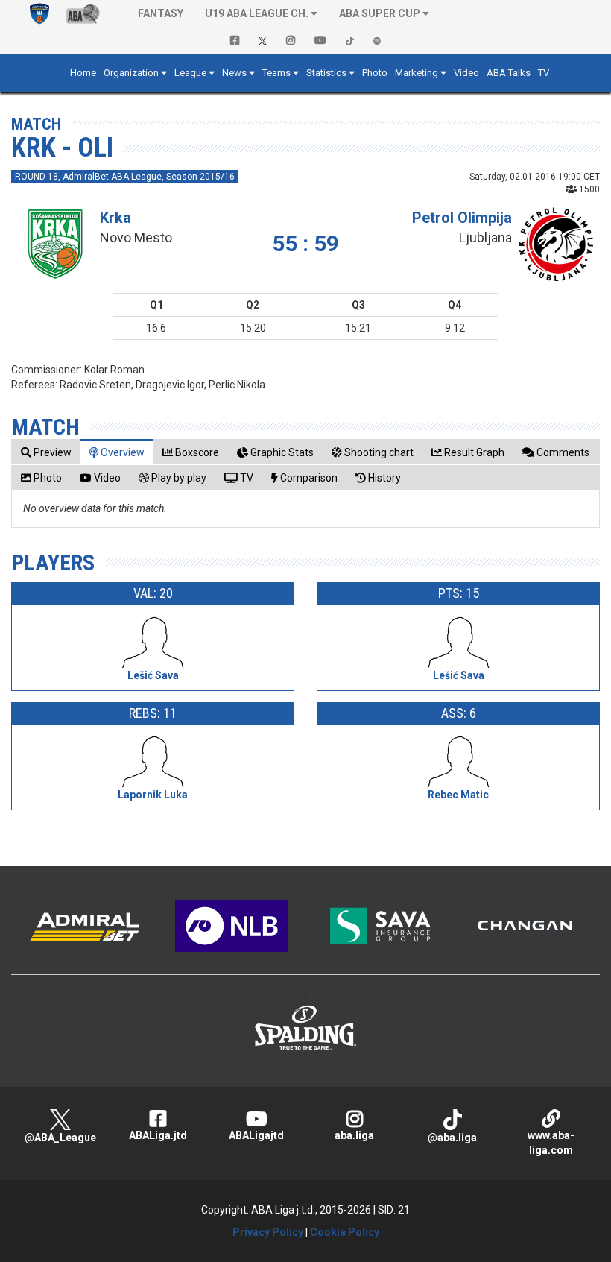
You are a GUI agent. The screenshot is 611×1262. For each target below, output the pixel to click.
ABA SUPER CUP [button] (379, 13)
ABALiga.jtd (158, 1135)
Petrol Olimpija (462, 218)
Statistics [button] (326, 72)
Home (83, 72)
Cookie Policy (344, 1232)
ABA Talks (509, 72)
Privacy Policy (267, 1232)
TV (543, 72)
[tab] (46, 452)
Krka (115, 218)
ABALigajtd (256, 1135)
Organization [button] (131, 72)
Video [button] (466, 72)
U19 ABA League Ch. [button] (256, 13)
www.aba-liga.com (551, 1142)
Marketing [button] (416, 72)
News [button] (234, 72)
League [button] (190, 72)
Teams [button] (276, 72)
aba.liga (354, 1135)
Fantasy (160, 13)
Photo (374, 72)
